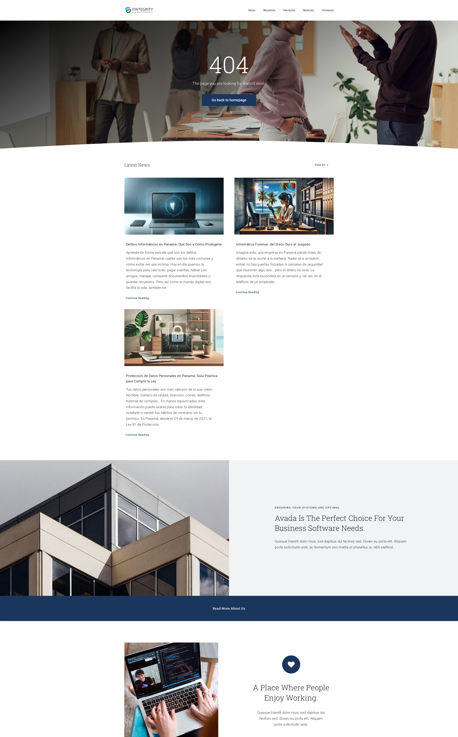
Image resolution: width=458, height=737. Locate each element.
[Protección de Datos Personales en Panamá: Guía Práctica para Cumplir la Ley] (174, 337)
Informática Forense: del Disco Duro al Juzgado (273, 244)
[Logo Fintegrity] (139, 8)
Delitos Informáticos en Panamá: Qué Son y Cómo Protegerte (174, 244)
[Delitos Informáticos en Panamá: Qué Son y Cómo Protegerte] (174, 206)
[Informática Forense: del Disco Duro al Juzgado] (284, 206)
